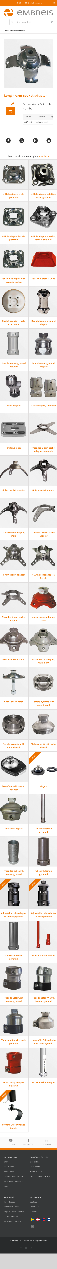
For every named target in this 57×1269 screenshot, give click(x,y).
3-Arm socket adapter (13, 490)
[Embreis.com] (28, 9)
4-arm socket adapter (13, 659)
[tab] (12, 104)
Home (6, 31)
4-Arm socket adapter (13, 574)
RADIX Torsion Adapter (43, 1082)
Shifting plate (14, 448)
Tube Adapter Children (43, 955)
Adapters (43, 156)
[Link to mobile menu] (5, 22)
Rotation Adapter (13, 828)
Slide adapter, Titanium (43, 405)
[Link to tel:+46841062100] (51, 22)
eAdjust (43, 786)
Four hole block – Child (43, 278)
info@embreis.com (36, 3)
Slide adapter (13, 405)
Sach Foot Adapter (13, 701)
